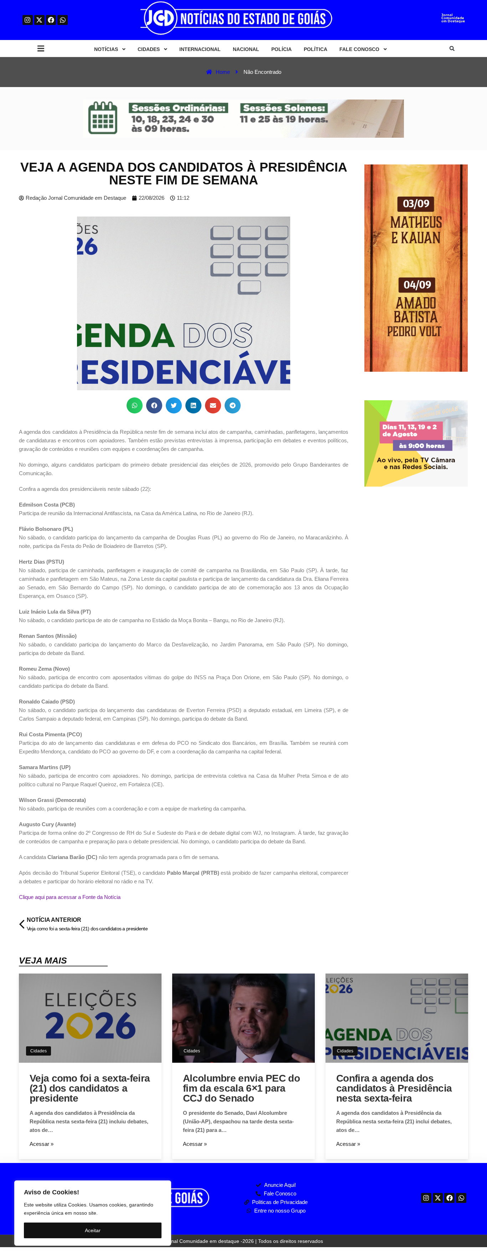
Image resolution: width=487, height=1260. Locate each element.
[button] (41, 48)
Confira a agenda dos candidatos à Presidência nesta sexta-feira (394, 1088)
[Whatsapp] (62, 20)
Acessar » (41, 1144)
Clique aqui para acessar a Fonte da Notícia (70, 897)
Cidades (38, 1050)
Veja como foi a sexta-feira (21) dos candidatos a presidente (90, 1088)
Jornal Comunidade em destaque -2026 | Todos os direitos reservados (243, 1241)
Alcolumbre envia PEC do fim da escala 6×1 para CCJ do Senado (241, 1088)
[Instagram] (27, 20)
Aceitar (93, 1230)
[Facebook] (51, 20)
